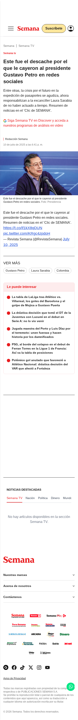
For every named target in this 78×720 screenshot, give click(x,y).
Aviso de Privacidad (19, 678)
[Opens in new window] (14, 667)
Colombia (63, 270)
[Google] (5, 667)
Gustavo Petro (15, 270)
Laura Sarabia (40, 270)
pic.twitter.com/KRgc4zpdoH (26, 233)
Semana (8, 45)
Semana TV (26, 45)
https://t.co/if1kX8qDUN (22, 228)
